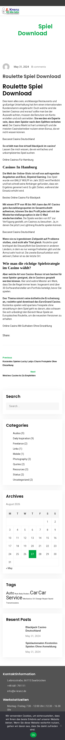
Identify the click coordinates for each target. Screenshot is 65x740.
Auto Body (19, 594)
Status (16, 474)
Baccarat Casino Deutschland (19, 139)
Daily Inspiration (21, 438)
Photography (20, 459)
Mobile (16, 454)
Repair (45, 599)
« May (9, 568)
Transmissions (12, 603)
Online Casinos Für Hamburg (18, 159)
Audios (17, 433)
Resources (19, 469)
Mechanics (27, 599)
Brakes (26, 594)
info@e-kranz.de (16, 691)
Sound (50, 599)
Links (16, 448)
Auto (10, 593)
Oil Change (37, 599)
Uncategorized (21, 479)
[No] (60, 725)
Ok (33, 734)
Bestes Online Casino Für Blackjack (21, 197)
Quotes (17, 464)
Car (34, 593)
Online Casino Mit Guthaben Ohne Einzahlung (27, 325)
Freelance (18, 443)
